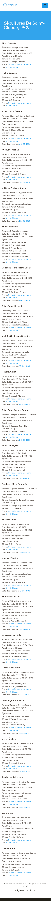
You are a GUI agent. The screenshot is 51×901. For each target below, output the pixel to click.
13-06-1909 (24, 366)
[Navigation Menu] (45, 5)
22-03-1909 (24, 221)
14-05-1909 (24, 771)
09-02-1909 (24, 300)
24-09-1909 (24, 807)
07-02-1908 (24, 404)
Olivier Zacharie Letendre (19, 64)
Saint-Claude (12, 67)
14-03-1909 (24, 552)
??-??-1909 (24, 695)
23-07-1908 (24, 629)
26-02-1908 (24, 182)
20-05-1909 (24, 440)
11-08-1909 (24, 478)
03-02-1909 (24, 144)
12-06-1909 (24, 591)
